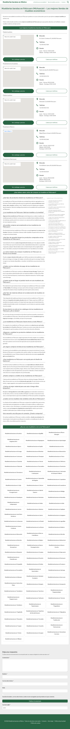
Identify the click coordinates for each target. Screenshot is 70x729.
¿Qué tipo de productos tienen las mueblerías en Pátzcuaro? (55, 201)
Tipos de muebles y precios (53, 2)
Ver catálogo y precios (18, 59)
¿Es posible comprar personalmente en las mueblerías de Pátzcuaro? (56, 207)
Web (3, 687)
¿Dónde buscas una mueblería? (40, 2)
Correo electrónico (8, 681)
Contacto (63, 2)
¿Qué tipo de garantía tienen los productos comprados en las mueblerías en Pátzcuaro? (56, 211)
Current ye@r (6, 704)
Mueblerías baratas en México (15, 2)
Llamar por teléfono (51, 59)
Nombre (4, 674)
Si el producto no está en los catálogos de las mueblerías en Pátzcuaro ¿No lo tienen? (57, 227)
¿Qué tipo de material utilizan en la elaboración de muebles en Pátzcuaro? (56, 224)
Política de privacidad (60, 721)
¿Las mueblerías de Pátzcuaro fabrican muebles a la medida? (56, 204)
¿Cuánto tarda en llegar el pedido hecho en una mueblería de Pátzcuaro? (57, 221)
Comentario (6, 657)
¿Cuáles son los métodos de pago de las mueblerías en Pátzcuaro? (56, 218)
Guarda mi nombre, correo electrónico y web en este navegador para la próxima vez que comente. (28, 696)
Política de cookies (35, 723)
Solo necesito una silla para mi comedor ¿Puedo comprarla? (56, 252)
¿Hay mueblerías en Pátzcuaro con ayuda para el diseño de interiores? (56, 240)
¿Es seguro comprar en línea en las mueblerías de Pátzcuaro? (55, 237)
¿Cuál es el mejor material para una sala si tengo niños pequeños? (56, 246)
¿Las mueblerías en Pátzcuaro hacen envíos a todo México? (55, 230)
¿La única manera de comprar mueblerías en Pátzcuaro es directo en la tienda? (56, 215)
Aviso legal (50, 721)
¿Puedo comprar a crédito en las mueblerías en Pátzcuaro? (55, 243)
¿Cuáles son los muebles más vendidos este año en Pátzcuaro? (56, 249)
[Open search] (68, 2)
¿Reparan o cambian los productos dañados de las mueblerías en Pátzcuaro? (56, 234)
